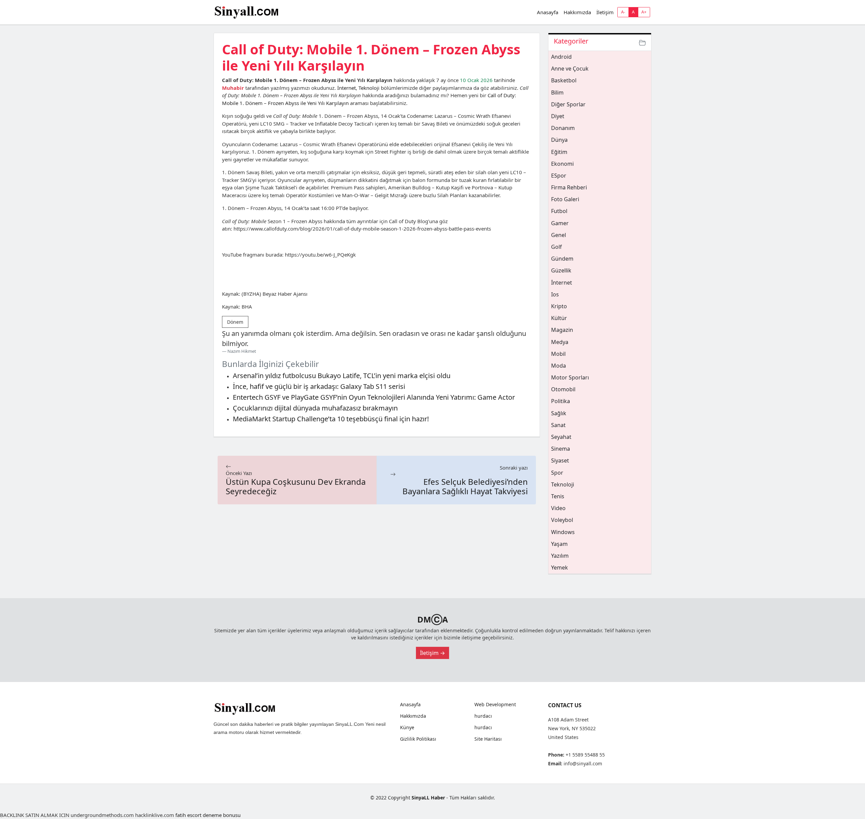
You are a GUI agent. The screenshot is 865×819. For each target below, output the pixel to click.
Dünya (559, 139)
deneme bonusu (222, 815)
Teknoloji (369, 87)
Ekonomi (562, 163)
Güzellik (561, 270)
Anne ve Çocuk (570, 68)
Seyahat (561, 437)
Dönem (235, 322)
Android (561, 56)
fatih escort (188, 815)
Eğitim (559, 152)
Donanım (563, 128)
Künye (407, 727)
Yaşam (559, 544)
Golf (556, 246)
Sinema (560, 448)
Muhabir (233, 87)
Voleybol (562, 520)
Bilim (557, 92)
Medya (559, 342)
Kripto (559, 306)
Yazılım (560, 555)
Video (558, 508)
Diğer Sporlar (568, 104)
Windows (563, 532)
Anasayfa (547, 12)
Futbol (559, 211)
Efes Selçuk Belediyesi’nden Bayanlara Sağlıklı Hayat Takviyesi (465, 486)
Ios (555, 294)
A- (623, 12)
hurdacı (483, 716)
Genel (558, 235)
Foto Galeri (565, 199)
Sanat (558, 425)
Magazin (562, 330)
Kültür (559, 318)
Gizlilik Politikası (418, 739)
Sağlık (558, 413)
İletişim (605, 12)
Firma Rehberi (569, 187)
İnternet (346, 87)
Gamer (560, 223)
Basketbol (563, 80)
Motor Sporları (570, 377)
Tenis (557, 496)
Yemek (559, 567)
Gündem (562, 258)
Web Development (495, 704)
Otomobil (563, 389)
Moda (558, 365)
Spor (557, 472)
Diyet (557, 116)
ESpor (558, 175)
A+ (643, 12)
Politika (560, 401)
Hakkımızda (577, 12)
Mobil (558, 354)
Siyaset (560, 460)
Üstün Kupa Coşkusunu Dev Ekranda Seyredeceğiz (296, 486)
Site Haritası (488, 739)
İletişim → (432, 653)
